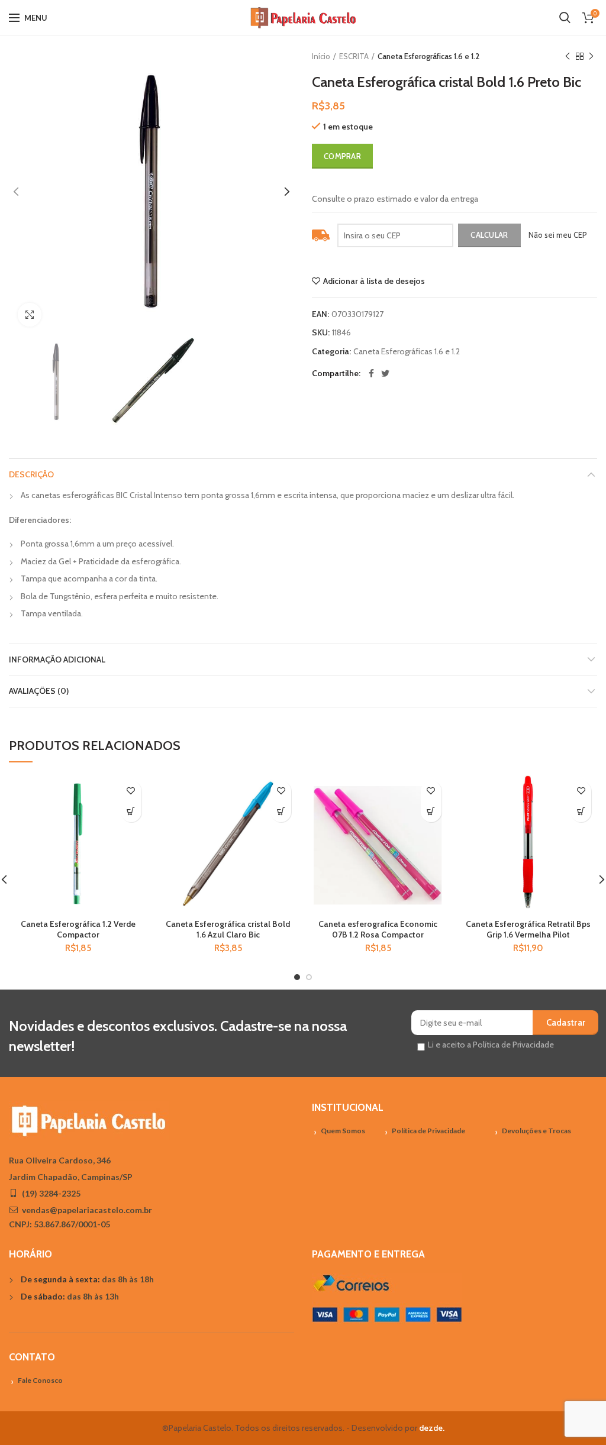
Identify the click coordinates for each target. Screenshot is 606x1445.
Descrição (31, 474)
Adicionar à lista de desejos (374, 281)
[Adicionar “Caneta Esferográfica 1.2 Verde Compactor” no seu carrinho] (131, 811)
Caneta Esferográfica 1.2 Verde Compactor (78, 929)
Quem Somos (343, 1130)
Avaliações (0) (39, 691)
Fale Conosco (40, 1380)
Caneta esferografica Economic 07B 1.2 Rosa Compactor (377, 929)
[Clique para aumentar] (29, 315)
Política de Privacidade (428, 1130)
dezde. (431, 1428)
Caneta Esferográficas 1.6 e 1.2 (428, 56)
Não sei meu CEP (557, 235)
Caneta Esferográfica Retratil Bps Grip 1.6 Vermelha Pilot (528, 929)
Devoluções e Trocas (536, 1130)
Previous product (567, 56)
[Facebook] (371, 373)
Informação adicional (57, 659)
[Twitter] (385, 373)
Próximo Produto (591, 56)
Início (321, 56)
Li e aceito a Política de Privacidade (491, 1044)
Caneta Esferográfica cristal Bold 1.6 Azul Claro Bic (228, 929)
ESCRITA (354, 56)
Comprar (342, 156)
